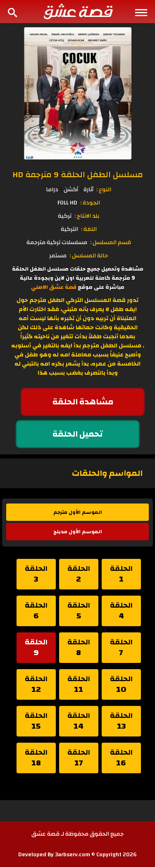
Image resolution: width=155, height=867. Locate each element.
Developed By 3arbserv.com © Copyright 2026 (77, 854)
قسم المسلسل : (110, 242)
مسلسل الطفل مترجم (111, 345)
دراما (52, 189)
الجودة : (90, 202)
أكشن (71, 189)
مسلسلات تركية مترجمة (56, 242)
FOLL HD (67, 203)
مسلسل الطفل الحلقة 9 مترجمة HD (77, 174)
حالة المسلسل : (88, 255)
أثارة (88, 189)
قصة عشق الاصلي (53, 287)
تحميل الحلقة (77, 434)
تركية (65, 216)
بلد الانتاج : (86, 216)
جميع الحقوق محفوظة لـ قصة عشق (77, 834)
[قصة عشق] (78, 11)
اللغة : (89, 229)
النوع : (103, 189)
